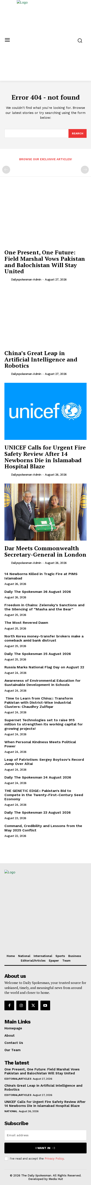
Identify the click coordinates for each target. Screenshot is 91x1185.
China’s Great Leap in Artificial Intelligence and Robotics (40, 359)
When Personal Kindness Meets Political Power (40, 744)
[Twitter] (33, 1005)
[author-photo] (7, 279)
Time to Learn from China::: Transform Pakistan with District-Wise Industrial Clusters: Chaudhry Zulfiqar (38, 702)
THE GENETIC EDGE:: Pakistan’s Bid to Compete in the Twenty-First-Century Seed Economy (43, 795)
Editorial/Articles (17, 1078)
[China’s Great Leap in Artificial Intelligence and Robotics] (45, 316)
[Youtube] (45, 1005)
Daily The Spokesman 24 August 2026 (37, 777)
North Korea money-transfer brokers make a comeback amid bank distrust (43, 638)
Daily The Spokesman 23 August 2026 (37, 812)
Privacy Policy (54, 1158)
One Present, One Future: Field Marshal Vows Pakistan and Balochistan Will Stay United (44, 261)
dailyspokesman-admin (26, 279)
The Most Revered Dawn (26, 622)
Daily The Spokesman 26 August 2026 (37, 592)
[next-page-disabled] (85, 170)
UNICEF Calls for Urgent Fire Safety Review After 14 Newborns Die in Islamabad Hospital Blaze (45, 457)
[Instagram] (21, 1005)
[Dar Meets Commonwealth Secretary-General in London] (45, 512)
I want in (43, 1148)
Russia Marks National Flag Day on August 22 (44, 667)
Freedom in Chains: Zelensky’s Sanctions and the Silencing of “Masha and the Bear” (44, 607)
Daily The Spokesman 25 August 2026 (37, 654)
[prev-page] (6, 170)
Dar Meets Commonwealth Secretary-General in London (45, 551)
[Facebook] (9, 1005)
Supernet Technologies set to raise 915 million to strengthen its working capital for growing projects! (43, 724)
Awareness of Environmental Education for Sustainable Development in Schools (42, 682)
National (10, 1111)
